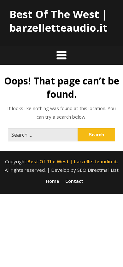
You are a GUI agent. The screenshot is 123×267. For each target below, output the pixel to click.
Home (52, 181)
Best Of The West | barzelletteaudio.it (58, 21)
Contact (74, 181)
